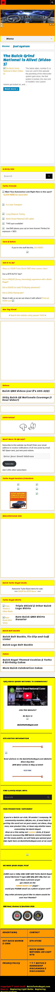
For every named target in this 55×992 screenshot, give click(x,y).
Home (6, 46)
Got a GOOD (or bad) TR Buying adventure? (21, 287)
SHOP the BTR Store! (27, 591)
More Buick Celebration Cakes (23, 668)
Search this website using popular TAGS (27, 315)
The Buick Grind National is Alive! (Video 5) (27, 60)
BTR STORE (35, 941)
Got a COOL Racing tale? (13, 293)
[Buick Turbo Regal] (27, 16)
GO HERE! (38, 247)
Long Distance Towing (15, 214)
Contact (35, 932)
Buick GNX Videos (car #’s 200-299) (26, 391)
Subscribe (9, 464)
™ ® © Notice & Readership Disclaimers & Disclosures (38, 967)
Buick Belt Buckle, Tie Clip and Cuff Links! (26, 638)
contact (32, 832)
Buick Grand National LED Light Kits (40, 952)
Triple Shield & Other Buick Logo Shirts (33, 607)
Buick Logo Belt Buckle (18, 645)
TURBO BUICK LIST (24, 886)
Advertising (10, 932)
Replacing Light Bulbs (21, 989)
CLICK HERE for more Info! (15, 195)
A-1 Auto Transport (14, 205)
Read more (11, 89)
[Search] (49, 176)
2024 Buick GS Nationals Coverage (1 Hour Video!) (27, 398)
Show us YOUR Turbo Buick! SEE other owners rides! (25, 269)
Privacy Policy (11, 963)
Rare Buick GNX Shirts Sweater (30, 618)
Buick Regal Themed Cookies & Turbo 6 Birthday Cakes (27, 661)
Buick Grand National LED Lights (20, 219)
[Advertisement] (27, 126)
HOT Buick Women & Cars (13, 942)
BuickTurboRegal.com (38, 986)
